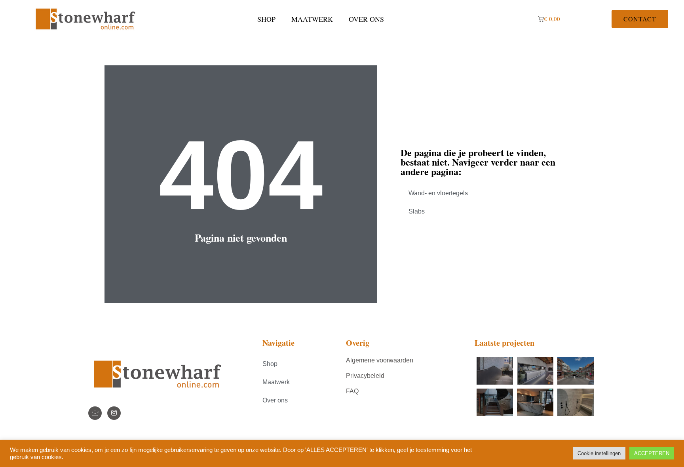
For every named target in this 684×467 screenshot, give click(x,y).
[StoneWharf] (95, 413)
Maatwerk (312, 19)
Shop (266, 19)
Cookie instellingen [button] (599, 453)
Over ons (366, 19)
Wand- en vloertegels (438, 193)
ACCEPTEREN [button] (651, 453)
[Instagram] (114, 413)
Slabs (416, 211)
